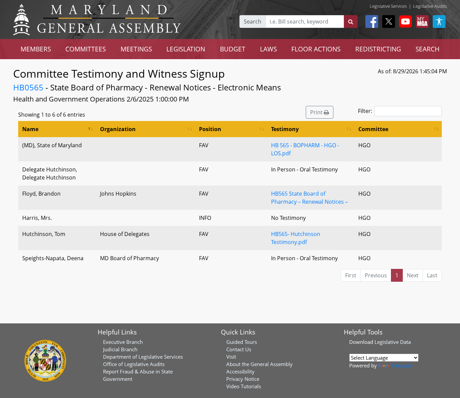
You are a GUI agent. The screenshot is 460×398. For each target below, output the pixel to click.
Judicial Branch (120, 349)
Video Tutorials (243, 386)
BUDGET (232, 49)
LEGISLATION (185, 49)
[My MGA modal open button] (421, 21)
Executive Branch (123, 342)
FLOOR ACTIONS (315, 49)
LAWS (268, 49)
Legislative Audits (430, 6)
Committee (373, 129)
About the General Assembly (259, 364)
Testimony (285, 129)
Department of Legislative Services (143, 356)
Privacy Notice (242, 378)
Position (210, 129)
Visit (231, 356)
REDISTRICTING (378, 49)
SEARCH (427, 49)
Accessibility (240, 371)
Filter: (365, 111)
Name (30, 129)
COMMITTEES (85, 49)
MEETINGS (136, 49)
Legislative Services (388, 6)
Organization (118, 129)
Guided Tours (241, 342)
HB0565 (28, 87)
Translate (401, 365)
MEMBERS (36, 49)
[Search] (351, 21)
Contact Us (238, 349)
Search (252, 21)
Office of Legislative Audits (134, 364)
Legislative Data (392, 342)
